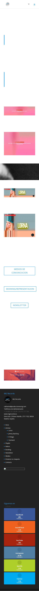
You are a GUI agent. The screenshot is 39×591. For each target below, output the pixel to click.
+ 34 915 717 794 (23, 411)
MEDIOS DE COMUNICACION (20, 271)
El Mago (11, 437)
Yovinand (11, 440)
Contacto (8, 462)
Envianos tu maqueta (12, 459)
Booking (8, 450)
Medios (7, 456)
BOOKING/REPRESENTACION (20, 288)
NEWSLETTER (19, 305)
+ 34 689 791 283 (10, 411)
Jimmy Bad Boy (13, 434)
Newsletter (9, 453)
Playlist (7, 443)
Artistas (8, 428)
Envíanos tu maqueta (19, 350)
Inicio (7, 425)
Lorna (10, 430)
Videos (7, 446)
